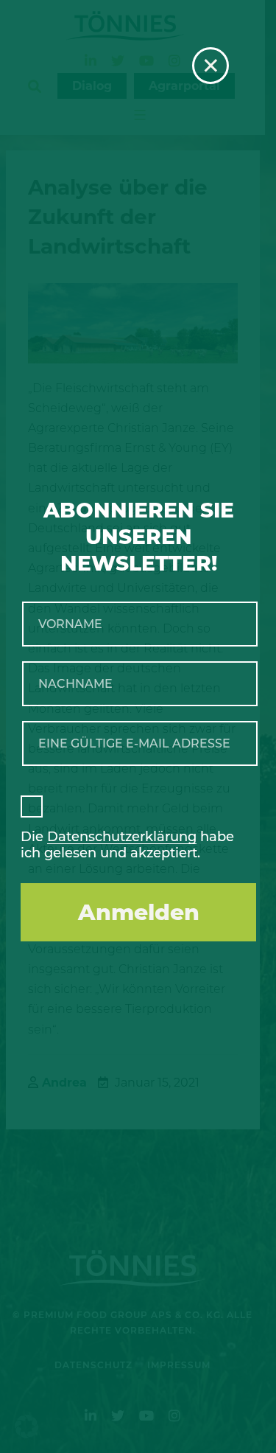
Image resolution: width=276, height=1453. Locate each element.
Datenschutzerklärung (122, 837)
